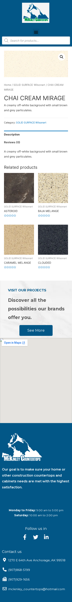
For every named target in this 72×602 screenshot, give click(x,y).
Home (7, 84)
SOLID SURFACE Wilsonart (29, 84)
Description (12, 134)
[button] (36, 32)
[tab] (36, 134)
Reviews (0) (12, 142)
